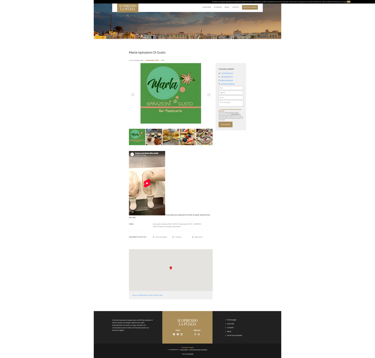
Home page (207, 7)
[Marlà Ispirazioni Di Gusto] (171, 123)
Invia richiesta (225, 124)
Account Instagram (228, 84)
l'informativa (235, 114)
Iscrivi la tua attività (249, 7)
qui (345, 2)
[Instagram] (178, 334)
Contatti (235, 7)
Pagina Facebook (226, 80)
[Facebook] (174, 334)
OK (348, 2)
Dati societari (184, 349)
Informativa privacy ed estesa (198, 349)
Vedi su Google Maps (139, 295)
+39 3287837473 (227, 73)
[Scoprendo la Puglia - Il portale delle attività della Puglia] (127, 11)
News (227, 7)
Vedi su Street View (155, 295)
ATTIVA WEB (189, 354)
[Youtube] (182, 334)
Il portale (218, 7)
